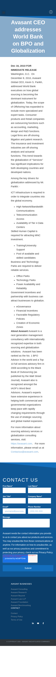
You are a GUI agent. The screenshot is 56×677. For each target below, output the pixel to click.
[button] (3, 12)
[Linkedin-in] (33, 623)
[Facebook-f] (43, 623)
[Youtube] (38, 623)
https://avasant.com (21, 443)
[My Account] (51, 12)
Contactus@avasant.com (24, 451)
